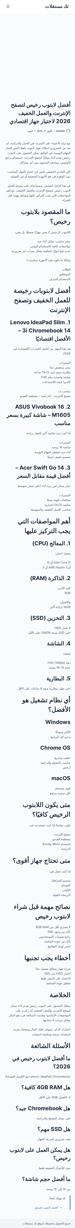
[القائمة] (8, 6)
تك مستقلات (57, 6)
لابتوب (30, 131)
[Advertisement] (37, 52)
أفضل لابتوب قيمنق (46, 1207)
